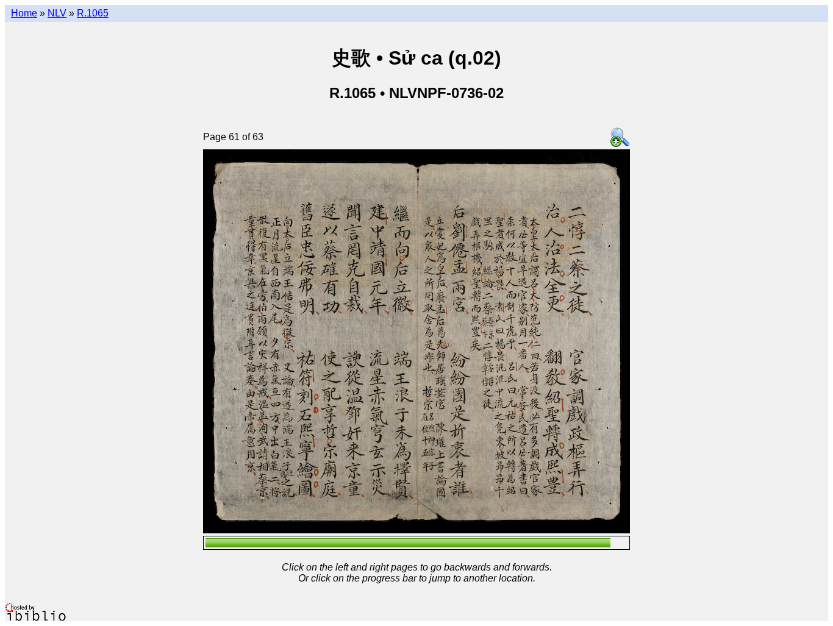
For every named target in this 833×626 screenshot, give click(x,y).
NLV (57, 13)
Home (24, 13)
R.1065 (93, 13)
